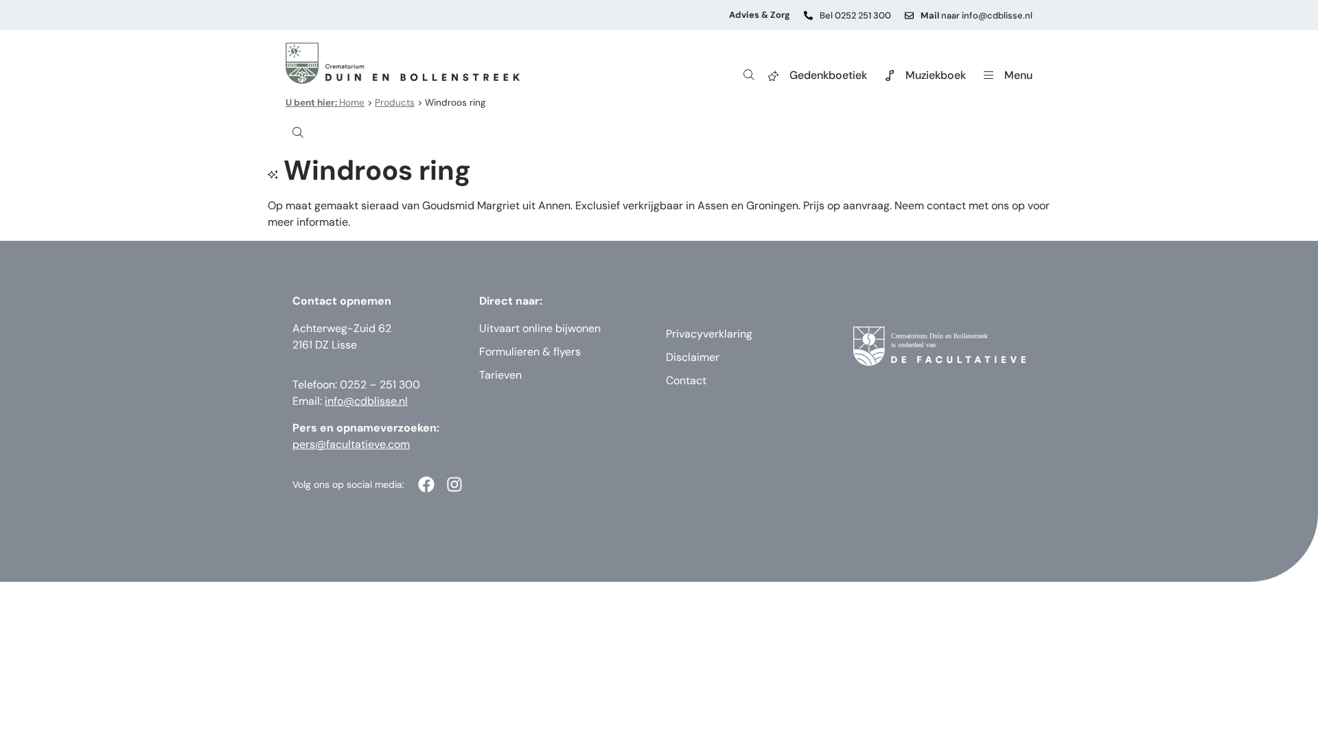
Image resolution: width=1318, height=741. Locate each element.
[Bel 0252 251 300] (808, 15)
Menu (1018, 75)
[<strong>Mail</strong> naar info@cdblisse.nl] (909, 15)
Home (325, 102)
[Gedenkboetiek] (773, 75)
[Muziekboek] (889, 75)
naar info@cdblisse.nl (976, 15)
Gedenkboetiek (828, 75)
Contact (686, 380)
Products (395, 102)
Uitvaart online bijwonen (540, 328)
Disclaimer (692, 357)
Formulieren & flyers (530, 351)
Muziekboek (935, 75)
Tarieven (500, 375)
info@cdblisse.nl (366, 401)
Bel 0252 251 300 (855, 15)
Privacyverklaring (709, 334)
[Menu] (988, 75)
